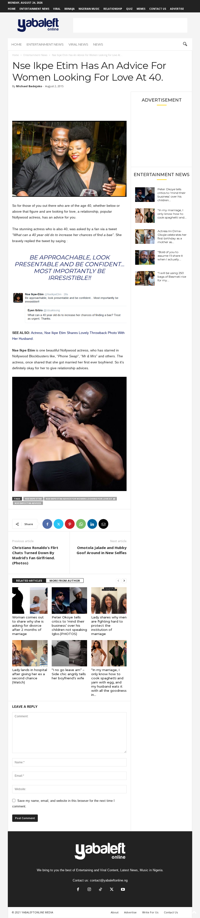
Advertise (177, 8)
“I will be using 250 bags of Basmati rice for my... (172, 276)
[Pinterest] (70, 524)
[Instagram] (89, 890)
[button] (185, 44)
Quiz (129, 8)
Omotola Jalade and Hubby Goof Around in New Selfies (102, 550)
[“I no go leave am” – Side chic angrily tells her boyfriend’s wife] (69, 653)
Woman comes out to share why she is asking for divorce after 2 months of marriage (28, 625)
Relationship (112, 8)
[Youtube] (122, 890)
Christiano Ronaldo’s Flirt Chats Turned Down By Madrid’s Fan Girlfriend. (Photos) (35, 555)
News (98, 44)
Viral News (78, 44)
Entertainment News (34, 8)
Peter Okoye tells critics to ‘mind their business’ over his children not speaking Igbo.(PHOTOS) (69, 625)
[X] (58, 524)
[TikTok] (100, 890)
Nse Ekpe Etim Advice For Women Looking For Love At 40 (80, 498)
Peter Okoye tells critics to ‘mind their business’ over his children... (172, 194)
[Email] (103, 524)
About (115, 912)
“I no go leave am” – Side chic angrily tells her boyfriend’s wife (69, 674)
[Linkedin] (92, 524)
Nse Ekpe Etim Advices (28, 503)
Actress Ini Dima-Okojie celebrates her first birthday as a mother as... (172, 236)
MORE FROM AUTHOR (65, 580)
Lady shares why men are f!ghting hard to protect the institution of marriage (109, 625)
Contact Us (157, 8)
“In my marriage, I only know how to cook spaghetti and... (172, 213)
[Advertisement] (130, 25)
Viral (56, 8)
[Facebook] (47, 524)
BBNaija (69, 8)
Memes (141, 8)
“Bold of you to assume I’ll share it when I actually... (170, 255)
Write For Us (150, 912)
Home (12, 8)
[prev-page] (118, 580)
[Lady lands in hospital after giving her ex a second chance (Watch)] (30, 653)
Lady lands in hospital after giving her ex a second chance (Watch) (29, 676)
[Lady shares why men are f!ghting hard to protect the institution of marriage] (109, 600)
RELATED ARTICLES (29, 580)
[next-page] (124, 580)
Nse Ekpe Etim (33, 498)
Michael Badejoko (29, 86)
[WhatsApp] (81, 524)
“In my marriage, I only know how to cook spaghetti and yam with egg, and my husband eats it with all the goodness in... (109, 682)
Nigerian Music (89, 8)
